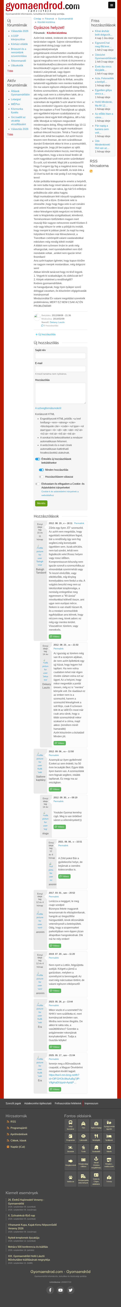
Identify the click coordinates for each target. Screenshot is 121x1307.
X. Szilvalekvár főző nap (21, 1215)
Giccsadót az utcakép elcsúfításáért (18, 121)
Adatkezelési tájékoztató (38, 1103)
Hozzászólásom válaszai (59, 476)
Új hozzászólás (47, 334)
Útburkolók (17, 65)
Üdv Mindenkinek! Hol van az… (102, 144)
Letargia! (16, 99)
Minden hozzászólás (56, 469)
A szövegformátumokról (48, 408)
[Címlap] (42, 3)
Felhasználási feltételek (68, 1103)
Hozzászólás (42, 380)
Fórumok (49, 18)
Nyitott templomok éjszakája (23, 1237)
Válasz (56, 636)
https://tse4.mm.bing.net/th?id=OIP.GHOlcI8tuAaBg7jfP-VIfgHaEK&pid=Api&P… (64, 1079)
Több (10, 71)
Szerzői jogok (13, 1103)
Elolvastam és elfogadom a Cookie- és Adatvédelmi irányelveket (62, 489)
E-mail (38, 363)
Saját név (40, 350)
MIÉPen (15, 104)
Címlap (37, 18)
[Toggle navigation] (111, 5)
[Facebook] (50, 1290)
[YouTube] (60, 1290)
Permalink (79, 523)
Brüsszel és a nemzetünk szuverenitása (19, 52)
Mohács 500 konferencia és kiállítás (28, 1246)
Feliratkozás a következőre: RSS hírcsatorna (91, 171)
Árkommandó (18, 60)
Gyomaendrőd (65, 18)
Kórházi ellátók (19, 44)
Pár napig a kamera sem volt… (102, 129)
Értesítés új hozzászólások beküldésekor (56, 461)
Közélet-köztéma (46, 22)
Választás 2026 (19, 31)
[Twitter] (71, 1290)
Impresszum (91, 1103)
